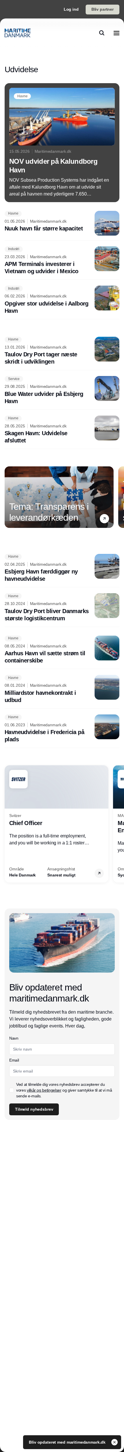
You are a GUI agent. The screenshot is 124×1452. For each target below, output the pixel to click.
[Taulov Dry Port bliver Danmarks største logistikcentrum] (62, 607)
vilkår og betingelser (44, 1090)
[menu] (116, 33)
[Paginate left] (9, 497)
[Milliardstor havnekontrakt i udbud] (62, 689)
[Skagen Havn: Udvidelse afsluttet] (62, 430)
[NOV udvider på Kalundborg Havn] (62, 142)
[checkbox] (11, 1090)
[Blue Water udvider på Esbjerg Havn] (62, 390)
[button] (104, 518)
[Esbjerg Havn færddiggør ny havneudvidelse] (62, 568)
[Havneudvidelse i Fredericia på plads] (62, 728)
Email (14, 1060)
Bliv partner (102, 9)
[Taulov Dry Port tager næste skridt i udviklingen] (62, 351)
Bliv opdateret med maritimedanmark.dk (68, 1442)
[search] (101, 33)
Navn (13, 1038)
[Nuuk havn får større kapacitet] (62, 223)
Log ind (71, 9)
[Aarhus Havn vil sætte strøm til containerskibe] (62, 650)
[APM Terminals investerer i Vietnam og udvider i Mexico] (62, 260)
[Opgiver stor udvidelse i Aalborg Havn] (62, 300)
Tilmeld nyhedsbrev (34, 1109)
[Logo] (18, 33)
